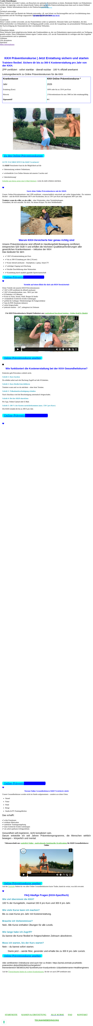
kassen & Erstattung (33, 1015)
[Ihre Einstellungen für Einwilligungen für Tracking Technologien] (4, 1022)
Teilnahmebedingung (47, 1020)
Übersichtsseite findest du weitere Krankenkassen (26, 972)
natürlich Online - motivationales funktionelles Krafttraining (44, 843)
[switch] (1, 28)
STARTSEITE (11, 1015)
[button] (46, 38)
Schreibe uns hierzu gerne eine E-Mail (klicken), (19, 181)
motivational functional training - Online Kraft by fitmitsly (66, 313)
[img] (46, 6)
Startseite (11, 886)
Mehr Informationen (7, 44)
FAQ (70, 1015)
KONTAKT (82, 1015)
